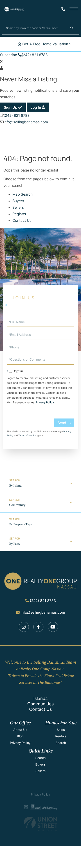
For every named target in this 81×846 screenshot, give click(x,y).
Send (62, 423)
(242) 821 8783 (35, 55)
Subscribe (8, 55)
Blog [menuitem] (20, 736)
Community (17, 505)
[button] (72, 28)
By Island (15, 485)
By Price (14, 544)
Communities (40, 704)
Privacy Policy (45, 402)
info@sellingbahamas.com (26, 122)
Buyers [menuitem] (40, 764)
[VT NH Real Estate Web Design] (40, 824)
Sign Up (11, 107)
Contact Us (22, 220)
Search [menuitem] (61, 743)
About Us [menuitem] (20, 730)
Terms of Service (27, 435)
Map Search (22, 194)
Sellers (18, 207)
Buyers (18, 201)
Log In (36, 107)
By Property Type (20, 524)
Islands (40, 698)
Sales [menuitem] (61, 730)
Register (19, 214)
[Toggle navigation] (74, 9)
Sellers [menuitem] (40, 771)
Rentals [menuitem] (60, 736)
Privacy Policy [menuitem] (20, 743)
